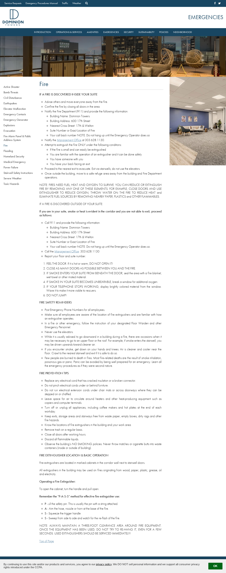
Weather (76, 3)
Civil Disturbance (13, 98)
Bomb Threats (11, 92)
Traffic (65, 3)
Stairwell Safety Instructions (18, 173)
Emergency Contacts (15, 114)
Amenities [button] (92, 32)
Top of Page (46, 541)
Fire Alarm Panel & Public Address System (17, 138)
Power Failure (11, 167)
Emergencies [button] (111, 32)
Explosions (9, 125)
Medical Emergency (15, 162)
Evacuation (9, 131)
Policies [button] (163, 32)
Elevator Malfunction (15, 109)
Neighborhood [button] (182, 32)
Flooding (8, 151)
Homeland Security (14, 156)
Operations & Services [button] (69, 32)
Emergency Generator (16, 120)
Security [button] (128, 32)
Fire (6, 145)
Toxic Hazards (11, 184)
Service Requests (12, 3)
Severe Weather (13, 178)
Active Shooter (11, 87)
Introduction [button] (42, 32)
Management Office (69, 140)
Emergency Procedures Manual (42, 3)
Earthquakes (10, 103)
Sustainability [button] (146, 32)
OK (215, 566)
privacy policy (104, 564)
